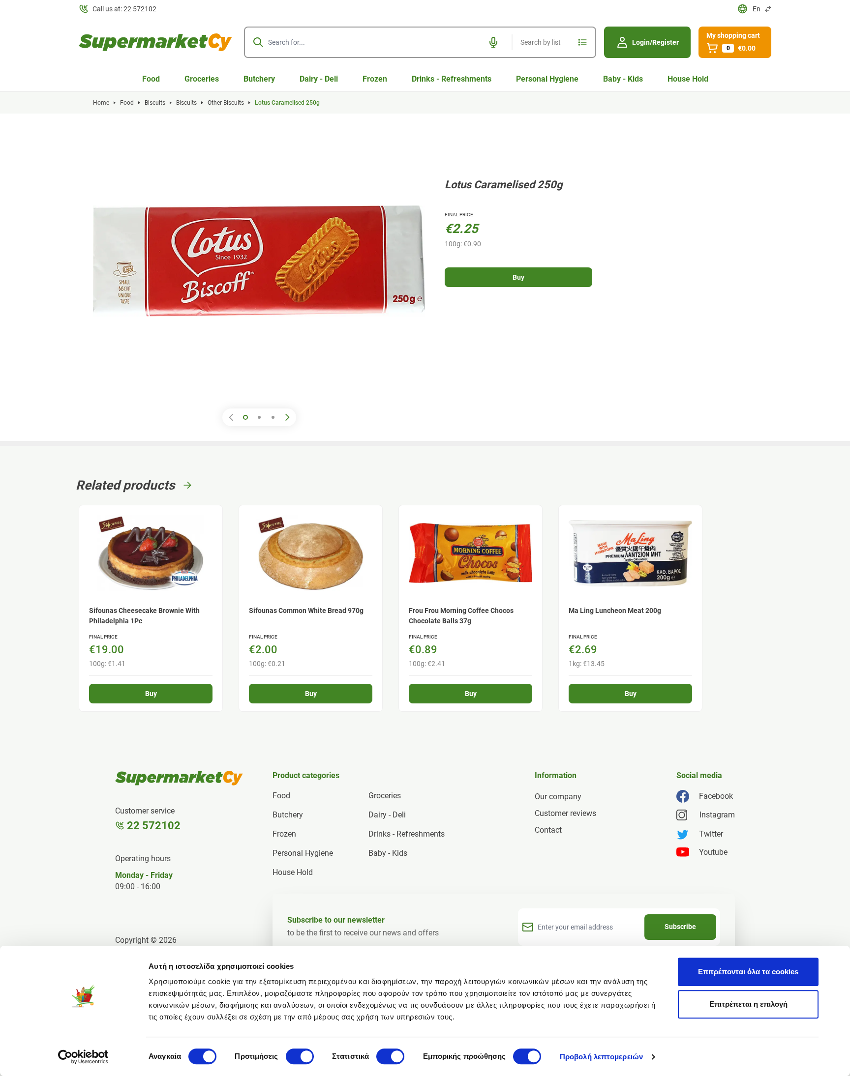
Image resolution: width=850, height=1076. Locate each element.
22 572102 (154, 825)
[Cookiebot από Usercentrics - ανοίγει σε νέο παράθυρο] (83, 1056)
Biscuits (155, 102)
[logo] (155, 42)
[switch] (300, 1056)
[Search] (258, 42)
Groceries (201, 79)
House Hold (688, 79)
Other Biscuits (226, 102)
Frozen (375, 79)
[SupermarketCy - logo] (179, 778)
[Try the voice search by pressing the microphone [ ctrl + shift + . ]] (493, 42)
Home (101, 102)
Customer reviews (565, 813)
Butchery (259, 79)
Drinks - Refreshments (451, 79)
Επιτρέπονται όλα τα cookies (748, 971)
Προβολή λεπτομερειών (601, 1056)
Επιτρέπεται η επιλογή (748, 1004)
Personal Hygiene (547, 79)
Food (151, 79)
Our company (558, 796)
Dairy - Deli (319, 79)
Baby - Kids (623, 79)
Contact (548, 830)
